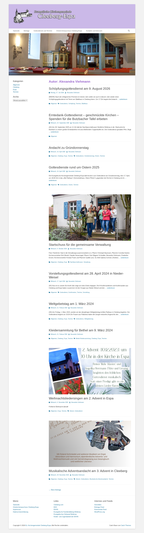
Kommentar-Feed (100, 509)
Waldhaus (85, 103)
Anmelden (97, 505)
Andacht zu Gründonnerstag (69, 147)
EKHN (56, 509)
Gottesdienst (64, 103)
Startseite (16, 31)
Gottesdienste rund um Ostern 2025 (74, 167)
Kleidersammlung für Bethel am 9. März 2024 (81, 330)
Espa (65, 156)
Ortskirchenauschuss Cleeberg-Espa (69, 31)
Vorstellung (86, 292)
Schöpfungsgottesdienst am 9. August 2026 (79, 88)
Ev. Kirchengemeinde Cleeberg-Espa (38, 525)
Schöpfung (72, 103)
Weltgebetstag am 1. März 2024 (71, 303)
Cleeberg (60, 156)
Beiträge (26, 31)
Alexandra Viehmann (73, 92)
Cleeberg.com (58, 505)
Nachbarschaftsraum (76, 262)
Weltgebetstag (88, 319)
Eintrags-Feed (99, 507)
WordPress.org (99, 512)
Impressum (17, 509)
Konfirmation (72, 292)
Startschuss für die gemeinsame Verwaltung (80, 244)
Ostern (97, 156)
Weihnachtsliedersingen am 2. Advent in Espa (81, 398)
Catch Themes (126, 525)
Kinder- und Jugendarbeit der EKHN (66, 516)
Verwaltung (87, 262)
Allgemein (54, 103)
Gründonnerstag (89, 156)
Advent (72, 411)
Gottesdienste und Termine (43, 31)
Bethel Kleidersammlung (83, 338)
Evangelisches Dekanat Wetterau (65, 514)
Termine (78, 103)
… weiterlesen (122, 99)
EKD (55, 507)
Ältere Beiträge (55, 490)
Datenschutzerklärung (20, 512)
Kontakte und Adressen (94, 31)
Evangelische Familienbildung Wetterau (67, 512)
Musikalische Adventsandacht (99, 479)
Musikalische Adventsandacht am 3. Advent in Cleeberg (88, 471)
